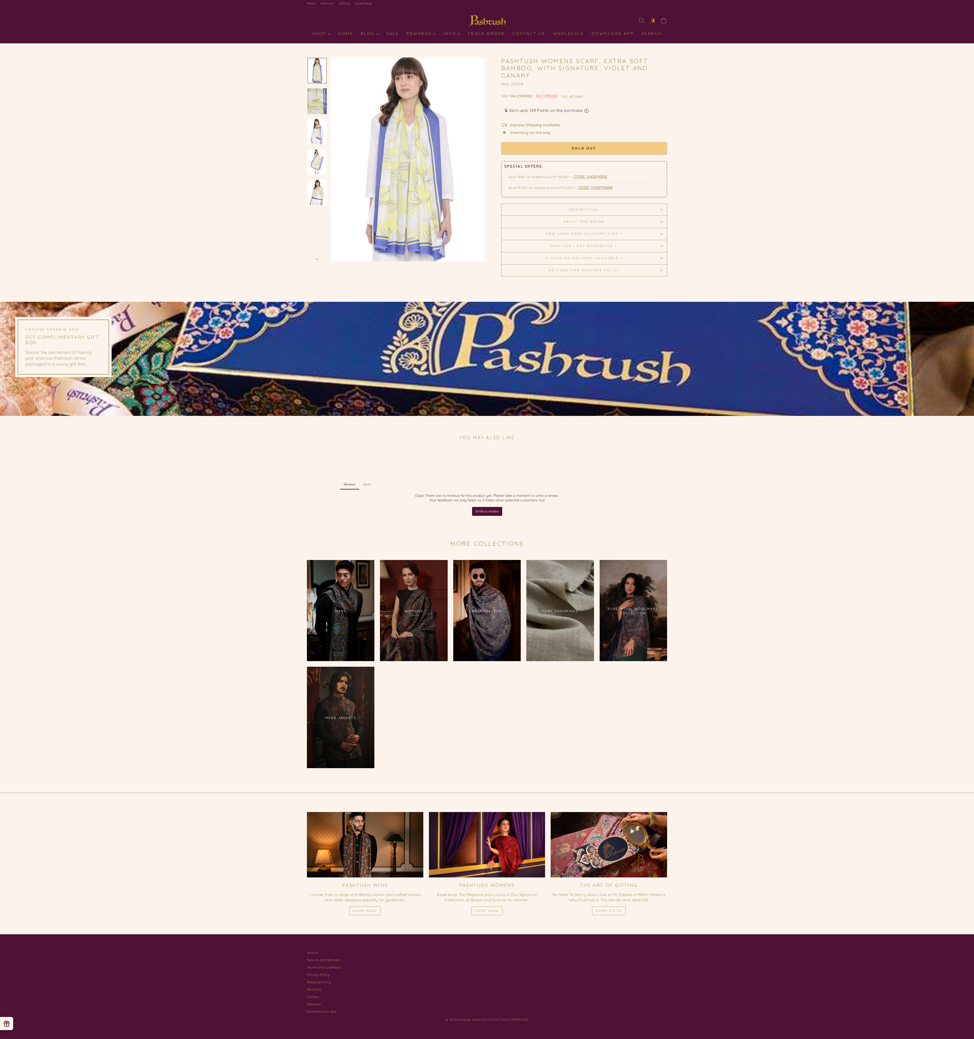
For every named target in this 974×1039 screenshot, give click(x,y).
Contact (313, 997)
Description (584, 210)
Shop (320, 33)
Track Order (486, 33)
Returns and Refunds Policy (584, 270)
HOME (345, 33)
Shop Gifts (609, 911)
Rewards (420, 33)
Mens (311, 3)
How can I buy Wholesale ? (584, 246)
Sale (392, 33)
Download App (613, 33)
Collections (363, 3)
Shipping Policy (319, 982)
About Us (314, 989)
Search (651, 33)
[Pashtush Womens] (487, 844)
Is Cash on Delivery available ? (584, 258)
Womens (327, 3)
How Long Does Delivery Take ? (584, 234)
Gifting (344, 3)
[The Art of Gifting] (609, 844)
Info (450, 33)
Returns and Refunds (323, 960)
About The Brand (584, 221)
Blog (368, 33)
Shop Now (365, 911)
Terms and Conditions (324, 967)
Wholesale (568, 33)
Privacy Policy (318, 975)
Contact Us (529, 33)
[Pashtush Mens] (365, 844)
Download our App (322, 1011)
